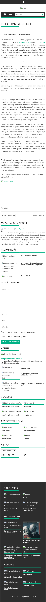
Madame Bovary (25, 42)
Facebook (11, 229)
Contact (27, 596)
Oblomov (42, 42)
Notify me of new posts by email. (15, 337)
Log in (34, 596)
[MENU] (10, 14)
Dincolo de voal (37, 215)
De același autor (20, 229)
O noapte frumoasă (9, 215)
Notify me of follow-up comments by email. (19, 332)
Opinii (5, 208)
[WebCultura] (5, 14)
